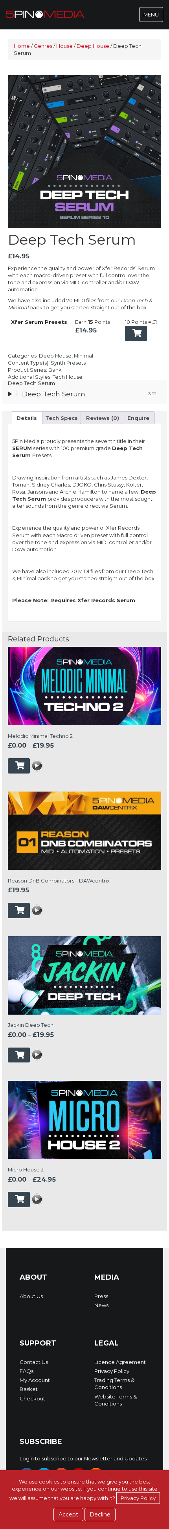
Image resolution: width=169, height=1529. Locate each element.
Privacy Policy (111, 1371)
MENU (153, 16)
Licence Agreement (120, 1362)
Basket (29, 1389)
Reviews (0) (102, 418)
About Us (31, 1296)
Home (22, 46)
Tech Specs (61, 418)
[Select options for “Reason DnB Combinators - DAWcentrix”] (19, 910)
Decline (100, 1514)
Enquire (138, 418)
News (101, 1305)
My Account (35, 1380)
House (64, 46)
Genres (43, 46)
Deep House (93, 46)
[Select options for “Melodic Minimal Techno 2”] (19, 766)
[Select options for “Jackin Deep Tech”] (19, 1055)
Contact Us (34, 1362)
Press (101, 1296)
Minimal (83, 355)
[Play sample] (37, 766)
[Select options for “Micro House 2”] (19, 1199)
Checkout (32, 1398)
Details (27, 418)
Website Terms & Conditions (115, 1400)
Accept (68, 1514)
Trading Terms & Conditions (114, 1383)
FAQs (26, 1371)
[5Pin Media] (45, 14)
